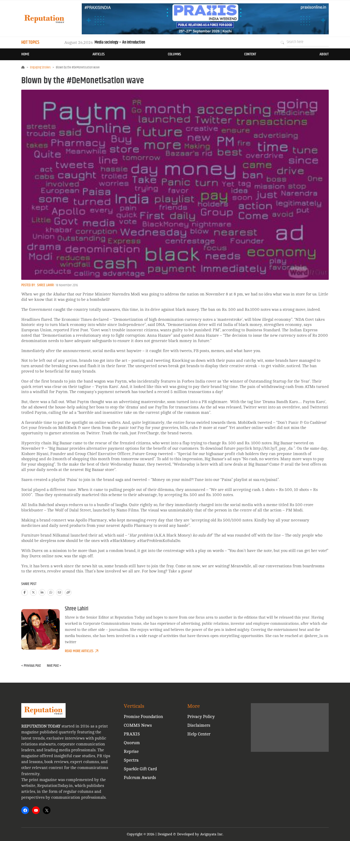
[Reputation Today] (44, 18)
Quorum (132, 742)
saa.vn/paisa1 (265, 479)
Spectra (131, 760)
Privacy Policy (201, 716)
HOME (25, 54)
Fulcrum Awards (140, 777)
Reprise (131, 751)
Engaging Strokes (40, 67)
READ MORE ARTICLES (79, 651)
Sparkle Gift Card (140, 768)
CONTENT (250, 54)
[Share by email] (59, 592)
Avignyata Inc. (211, 834)
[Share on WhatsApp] (50, 592)
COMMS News (138, 725)
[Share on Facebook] (24, 592)
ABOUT (324, 54)
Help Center (198, 734)
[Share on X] (33, 592)
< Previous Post (31, 666)
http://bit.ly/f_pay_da (273, 448)
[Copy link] (68, 592)
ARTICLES (98, 54)
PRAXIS (132, 734)
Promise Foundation (143, 716)
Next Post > (54, 666)
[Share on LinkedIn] (42, 592)
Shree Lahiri (45, 285)
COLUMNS (174, 54)
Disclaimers (198, 725)
